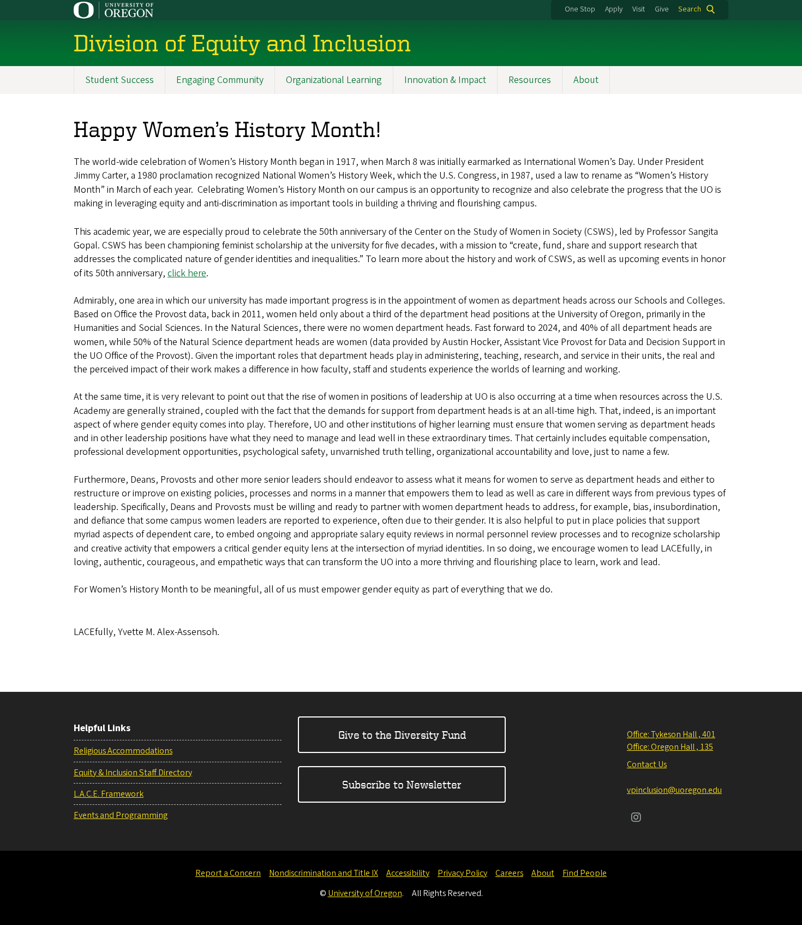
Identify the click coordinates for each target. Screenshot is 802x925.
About (585, 80)
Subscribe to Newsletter (402, 784)
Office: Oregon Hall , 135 (670, 747)
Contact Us (647, 764)
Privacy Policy (462, 873)
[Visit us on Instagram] (636, 819)
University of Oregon (365, 893)
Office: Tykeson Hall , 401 (671, 734)
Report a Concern (228, 873)
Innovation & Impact (445, 80)
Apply (614, 9)
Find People (584, 873)
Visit (638, 9)
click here (186, 273)
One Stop (580, 9)
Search (689, 9)
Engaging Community (220, 80)
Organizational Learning (334, 80)
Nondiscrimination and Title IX (323, 873)
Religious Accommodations (123, 751)
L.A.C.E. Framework (108, 794)
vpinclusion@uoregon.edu (674, 790)
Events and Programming (120, 815)
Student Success (119, 80)
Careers (509, 873)
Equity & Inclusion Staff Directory (133, 773)
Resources (529, 80)
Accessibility (407, 873)
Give (662, 9)
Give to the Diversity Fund (402, 734)
